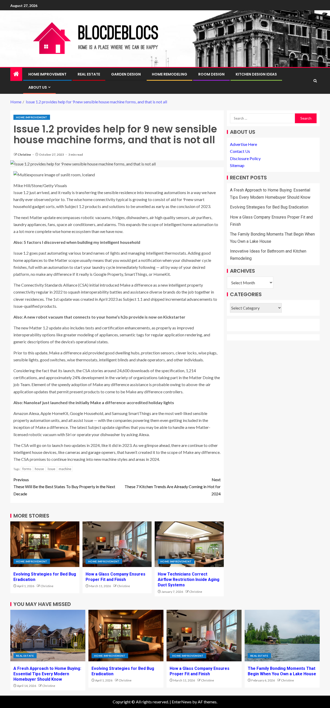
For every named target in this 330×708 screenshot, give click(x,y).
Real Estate (89, 74)
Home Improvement (47, 74)
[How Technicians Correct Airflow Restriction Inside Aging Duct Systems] (189, 544)
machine (65, 469)
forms (26, 469)
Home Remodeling (169, 74)
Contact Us (240, 151)
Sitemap (237, 165)
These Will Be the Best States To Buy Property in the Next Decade (64, 486)
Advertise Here (243, 144)
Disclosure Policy (245, 158)
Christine (24, 154)
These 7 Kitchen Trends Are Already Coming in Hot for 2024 (173, 486)
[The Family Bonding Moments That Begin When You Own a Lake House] (282, 635)
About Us (37, 87)
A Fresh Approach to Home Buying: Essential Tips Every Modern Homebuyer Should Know (47, 674)
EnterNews (182, 701)
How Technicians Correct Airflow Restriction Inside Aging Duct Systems (188, 580)
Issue (51, 469)
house (39, 469)
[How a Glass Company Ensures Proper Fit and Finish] (117, 544)
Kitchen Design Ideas (256, 74)
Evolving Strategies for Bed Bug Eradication (269, 207)
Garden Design (126, 74)
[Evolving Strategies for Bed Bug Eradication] (44, 544)
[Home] (16, 74)
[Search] (315, 81)
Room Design (211, 74)
